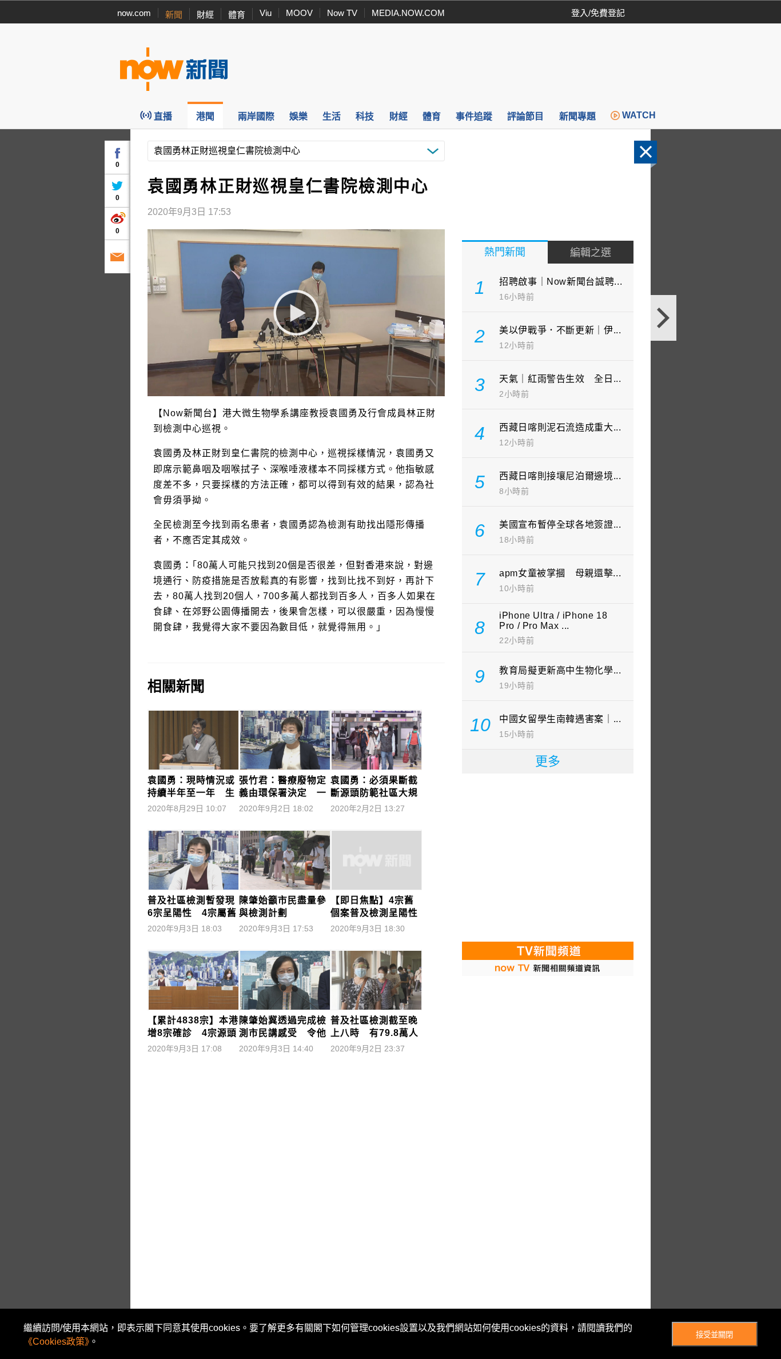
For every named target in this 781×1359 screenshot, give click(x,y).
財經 (205, 14)
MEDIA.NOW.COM (408, 13)
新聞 (173, 14)
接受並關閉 (714, 1334)
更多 (547, 761)
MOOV (299, 13)
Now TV (342, 13)
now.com (134, 13)
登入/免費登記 (598, 13)
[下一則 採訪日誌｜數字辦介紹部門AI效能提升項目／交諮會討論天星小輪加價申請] (663, 318)
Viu (266, 13)
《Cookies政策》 (56, 1341)
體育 (236, 14)
